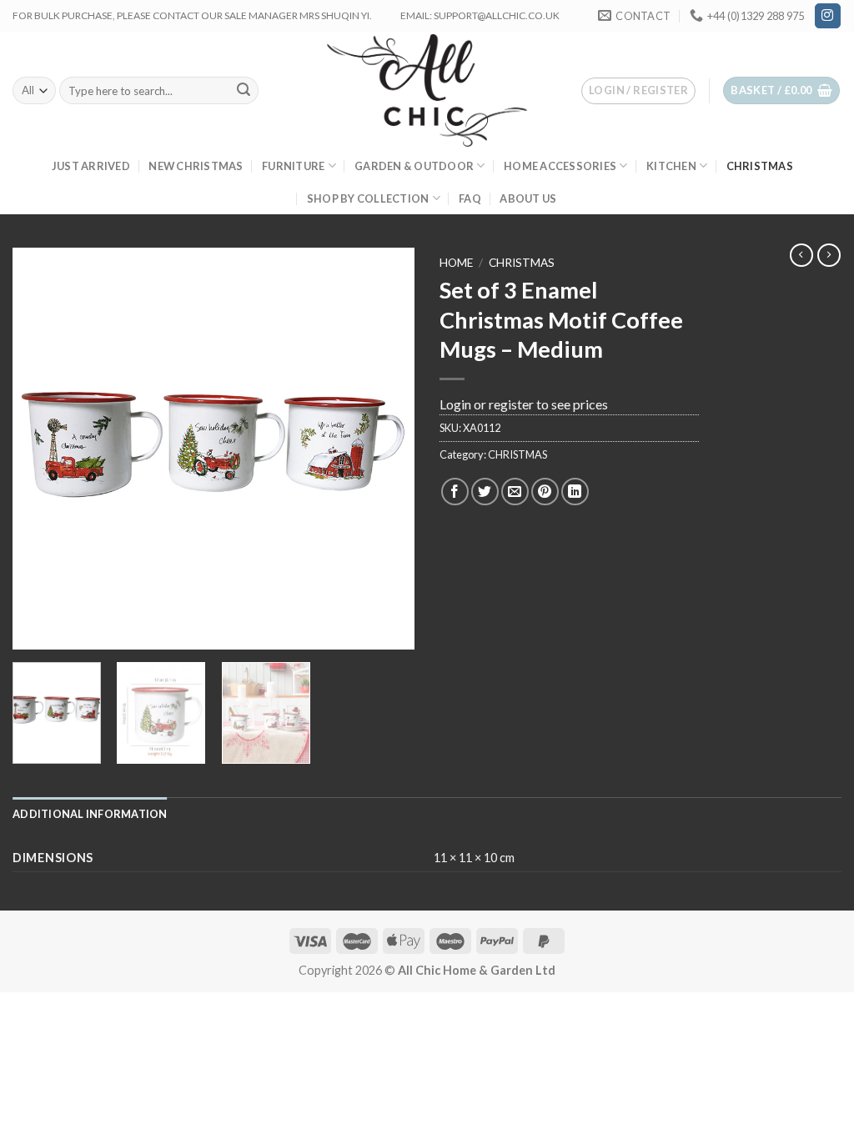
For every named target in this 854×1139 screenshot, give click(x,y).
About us (528, 198)
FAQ (470, 198)
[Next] (385, 449)
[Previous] (42, 449)
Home (456, 262)
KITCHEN (671, 166)
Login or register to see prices (524, 404)
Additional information (90, 813)
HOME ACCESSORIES (560, 166)
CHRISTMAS (759, 166)
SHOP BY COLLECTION (368, 198)
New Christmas (195, 166)
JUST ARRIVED (91, 166)
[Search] (243, 91)
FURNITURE (293, 166)
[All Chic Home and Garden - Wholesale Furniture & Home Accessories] (427, 90)
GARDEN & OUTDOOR (414, 166)
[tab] (90, 813)
